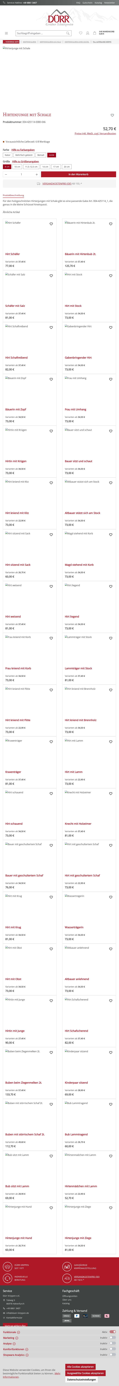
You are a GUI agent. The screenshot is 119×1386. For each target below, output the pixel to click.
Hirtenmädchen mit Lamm (81, 1186)
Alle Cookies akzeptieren (80, 1366)
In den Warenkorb (78, 174)
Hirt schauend (13, 823)
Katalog (98, 2)
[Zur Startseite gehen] (59, 18)
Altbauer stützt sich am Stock (82, 513)
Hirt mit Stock (73, 306)
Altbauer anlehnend (77, 979)
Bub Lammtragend (76, 1134)
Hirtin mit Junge (15, 1031)
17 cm (56, 166)
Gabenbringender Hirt (78, 357)
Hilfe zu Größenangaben (25, 161)
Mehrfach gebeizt (24, 155)
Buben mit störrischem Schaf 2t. (25, 1134)
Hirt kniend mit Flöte (17, 720)
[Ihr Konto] (87, 33)
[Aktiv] (113, 1331)
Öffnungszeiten (69, 1296)
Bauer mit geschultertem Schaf (24, 875)
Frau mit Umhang (75, 409)
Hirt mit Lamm (74, 772)
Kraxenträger (13, 772)
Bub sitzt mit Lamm (17, 1186)
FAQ (78, 2)
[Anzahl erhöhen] (37, 174)
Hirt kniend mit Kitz (17, 513)
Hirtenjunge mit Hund (18, 1238)
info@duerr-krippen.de (17, 1313)
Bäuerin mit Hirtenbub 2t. (80, 254)
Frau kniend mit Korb (18, 668)
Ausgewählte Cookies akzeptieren (85, 1373)
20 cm (67, 166)
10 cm (17, 166)
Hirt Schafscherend (76, 1031)
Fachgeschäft (70, 1291)
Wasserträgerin (74, 927)
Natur (7, 155)
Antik (51, 155)
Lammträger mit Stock (78, 668)
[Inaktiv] (113, 1337)
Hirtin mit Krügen (15, 461)
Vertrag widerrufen (15, 1326)
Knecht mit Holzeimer (78, 823)
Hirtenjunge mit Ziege (78, 1238)
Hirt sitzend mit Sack (17, 564)
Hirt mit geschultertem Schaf (82, 875)
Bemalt (40, 155)
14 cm (45, 166)
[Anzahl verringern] (6, 174)
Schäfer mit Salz (15, 306)
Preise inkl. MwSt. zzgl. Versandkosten (95, 133)
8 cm (7, 166)
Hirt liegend (72, 616)
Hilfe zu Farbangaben (23, 149)
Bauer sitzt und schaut (78, 461)
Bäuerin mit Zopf (15, 409)
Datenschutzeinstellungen (81, 1379)
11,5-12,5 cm (31, 166)
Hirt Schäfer (12, 254)
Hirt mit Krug (13, 927)
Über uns (66, 1299)
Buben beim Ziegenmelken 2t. (23, 1082)
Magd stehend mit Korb (79, 564)
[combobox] (40, 33)
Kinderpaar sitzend (76, 1082)
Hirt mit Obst (13, 979)
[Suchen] (68, 33)
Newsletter (109, 2)
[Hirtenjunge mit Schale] (59, 78)
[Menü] (6, 33)
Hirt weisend (13, 616)
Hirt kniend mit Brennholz (80, 720)
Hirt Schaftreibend (16, 357)
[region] (59, 78)
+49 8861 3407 (30, 2)
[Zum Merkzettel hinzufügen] (112, 115)
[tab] (13, 195)
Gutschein (87, 2)
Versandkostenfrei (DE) (57, 183)
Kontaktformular (14, 1317)
